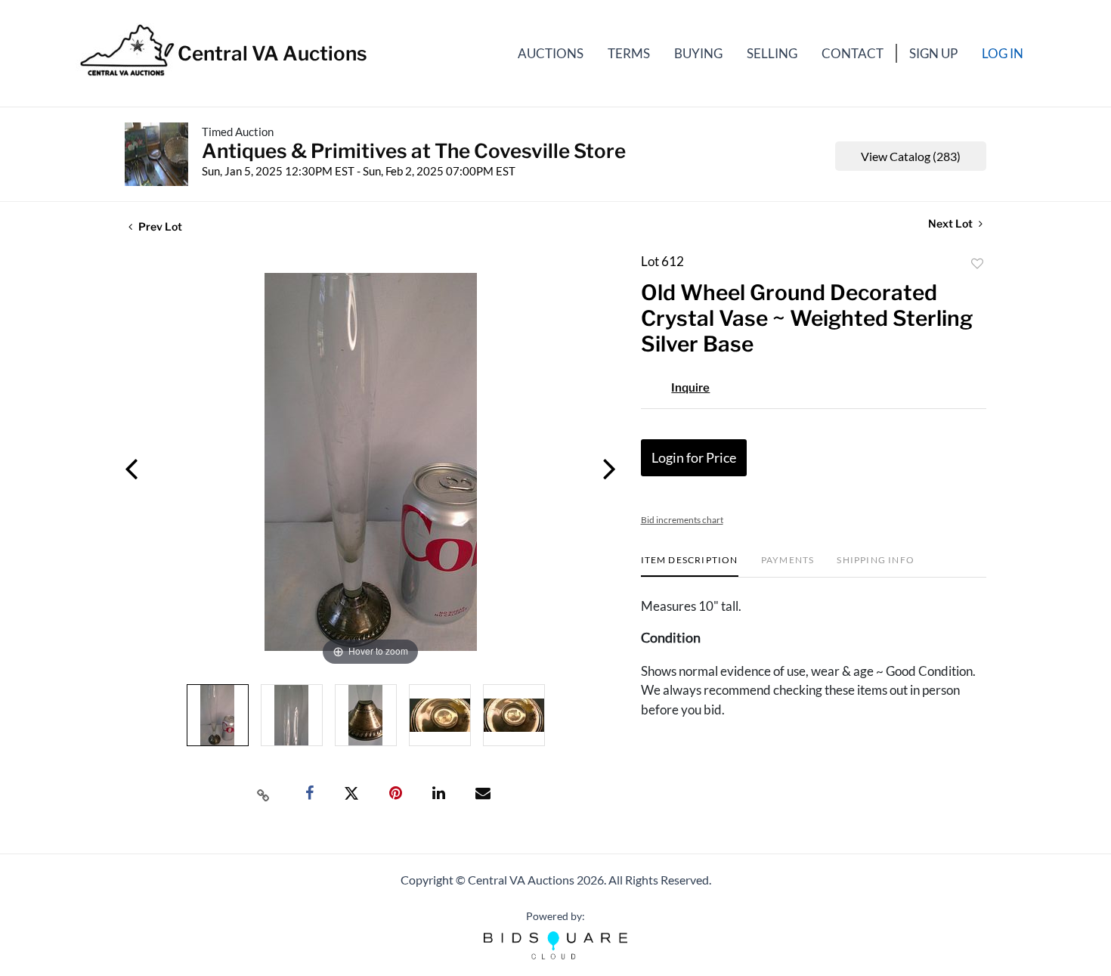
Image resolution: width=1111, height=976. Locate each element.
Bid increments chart (682, 519)
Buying (698, 53)
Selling (772, 53)
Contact (853, 53)
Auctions (550, 53)
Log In (1002, 53)
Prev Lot (159, 226)
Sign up (933, 53)
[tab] (689, 566)
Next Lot (951, 223)
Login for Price (693, 457)
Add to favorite (977, 264)
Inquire (690, 388)
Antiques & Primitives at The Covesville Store (414, 151)
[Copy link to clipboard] (264, 794)
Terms (629, 53)
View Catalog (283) (911, 156)
